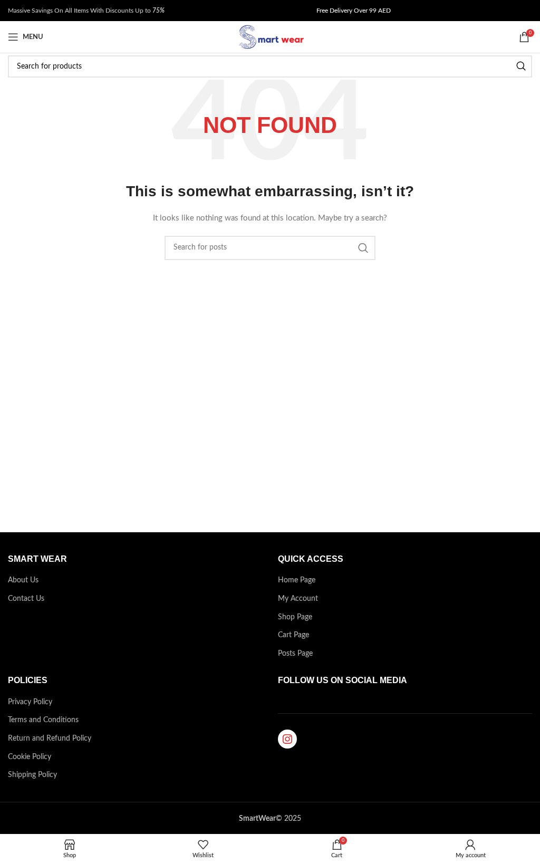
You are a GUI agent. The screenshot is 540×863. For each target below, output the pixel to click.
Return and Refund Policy (49, 738)
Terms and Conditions (43, 720)
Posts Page (295, 653)
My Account (298, 598)
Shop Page (295, 617)
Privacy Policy (30, 702)
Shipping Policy (32, 775)
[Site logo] (270, 37)
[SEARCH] (521, 66)
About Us (23, 580)
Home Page (296, 580)
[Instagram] (287, 739)
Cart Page (293, 635)
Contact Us (26, 598)
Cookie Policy (29, 757)
